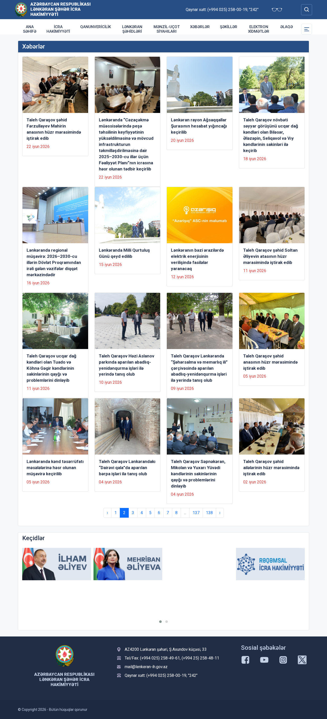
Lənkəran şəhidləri (132, 29)
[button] (160, 621)
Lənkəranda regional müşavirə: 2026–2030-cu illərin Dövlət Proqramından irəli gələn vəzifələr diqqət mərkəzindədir (54, 262)
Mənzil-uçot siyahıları (167, 29)
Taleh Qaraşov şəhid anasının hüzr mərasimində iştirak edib (270, 362)
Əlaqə (286, 27)
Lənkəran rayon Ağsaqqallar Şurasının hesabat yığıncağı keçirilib (199, 126)
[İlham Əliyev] (56, 564)
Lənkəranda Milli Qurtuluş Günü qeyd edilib (124, 253)
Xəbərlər (200, 27)
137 (196, 512)
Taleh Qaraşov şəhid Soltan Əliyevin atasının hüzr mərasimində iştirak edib (270, 256)
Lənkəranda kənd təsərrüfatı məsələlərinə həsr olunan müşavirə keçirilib (55, 467)
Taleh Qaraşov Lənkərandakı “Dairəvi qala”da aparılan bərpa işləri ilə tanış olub (127, 467)
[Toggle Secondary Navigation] (306, 29)
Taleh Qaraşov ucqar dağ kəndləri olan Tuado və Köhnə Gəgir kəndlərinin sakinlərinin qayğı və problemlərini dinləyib (51, 368)
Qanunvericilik (95, 27)
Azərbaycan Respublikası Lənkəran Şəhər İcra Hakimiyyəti (60, 9)
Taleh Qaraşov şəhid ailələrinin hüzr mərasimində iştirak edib (271, 467)
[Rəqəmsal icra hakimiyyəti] (270, 564)
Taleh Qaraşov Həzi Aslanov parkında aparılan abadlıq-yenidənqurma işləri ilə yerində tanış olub (126, 365)
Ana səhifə (29, 29)
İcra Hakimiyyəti (58, 29)
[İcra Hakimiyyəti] (21, 9)
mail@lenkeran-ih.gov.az (146, 666)
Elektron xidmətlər (258, 29)
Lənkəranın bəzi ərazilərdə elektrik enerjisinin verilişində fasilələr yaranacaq (197, 259)
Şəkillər (228, 27)
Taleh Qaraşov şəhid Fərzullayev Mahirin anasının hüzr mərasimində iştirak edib (54, 129)
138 (209, 512)
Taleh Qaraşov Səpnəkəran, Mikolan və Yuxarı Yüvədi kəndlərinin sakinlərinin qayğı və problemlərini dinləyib (198, 474)
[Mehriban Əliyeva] (128, 564)
